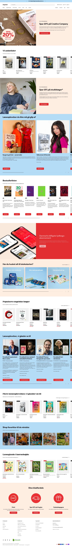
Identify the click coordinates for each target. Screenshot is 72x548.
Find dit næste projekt (44, 33)
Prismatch (19, 527)
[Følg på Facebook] (3, 540)
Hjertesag (4, 526)
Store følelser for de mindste (34, 474)
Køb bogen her (6, 168)
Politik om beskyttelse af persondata (8, 544)
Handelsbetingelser (39, 527)
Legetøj (29, 7)
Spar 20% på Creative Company (36, 1)
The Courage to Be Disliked (7, 322)
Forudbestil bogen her (7, 379)
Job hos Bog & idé (5, 529)
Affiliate (4, 524)
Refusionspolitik (16, 544)
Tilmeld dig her (13, 512)
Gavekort (61, 7)
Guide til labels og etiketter (22, 526)
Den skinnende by (59, 70)
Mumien (4, 414)
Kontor (20, 7)
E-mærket (37, 526)
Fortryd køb (19, 535)
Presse (4, 527)
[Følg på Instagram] (5, 540)
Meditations (45, 322)
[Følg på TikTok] (9, 540)
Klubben (56, 7)
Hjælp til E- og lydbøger (21, 524)
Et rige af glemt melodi (60, 414)
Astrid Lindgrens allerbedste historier (8, 474)
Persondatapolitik (38, 530)
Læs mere (5, 214)
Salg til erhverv (20, 530)
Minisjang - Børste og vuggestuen (62, 474)
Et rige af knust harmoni (33, 414)
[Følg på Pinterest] (7, 540)
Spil (26, 7)
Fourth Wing (31, 322)
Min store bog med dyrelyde (20, 474)
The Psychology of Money (20, 322)
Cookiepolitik (37, 524)
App (64, 7)
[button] (31, 326)
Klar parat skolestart (46, 474)
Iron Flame (58, 322)
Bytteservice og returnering (22, 529)
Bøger (4, 7)
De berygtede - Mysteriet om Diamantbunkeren (49, 414)
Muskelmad (31, 70)
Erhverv (68, 7)
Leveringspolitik (27, 544)
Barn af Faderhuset (19, 70)
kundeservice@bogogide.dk (58, 527)
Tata (3, 70)
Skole (23, 7)
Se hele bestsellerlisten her (20, 183)
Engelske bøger (8, 7)
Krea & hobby (15, 7)
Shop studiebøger (44, 104)
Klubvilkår (37, 529)
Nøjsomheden (45, 70)
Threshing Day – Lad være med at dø (21, 414)
